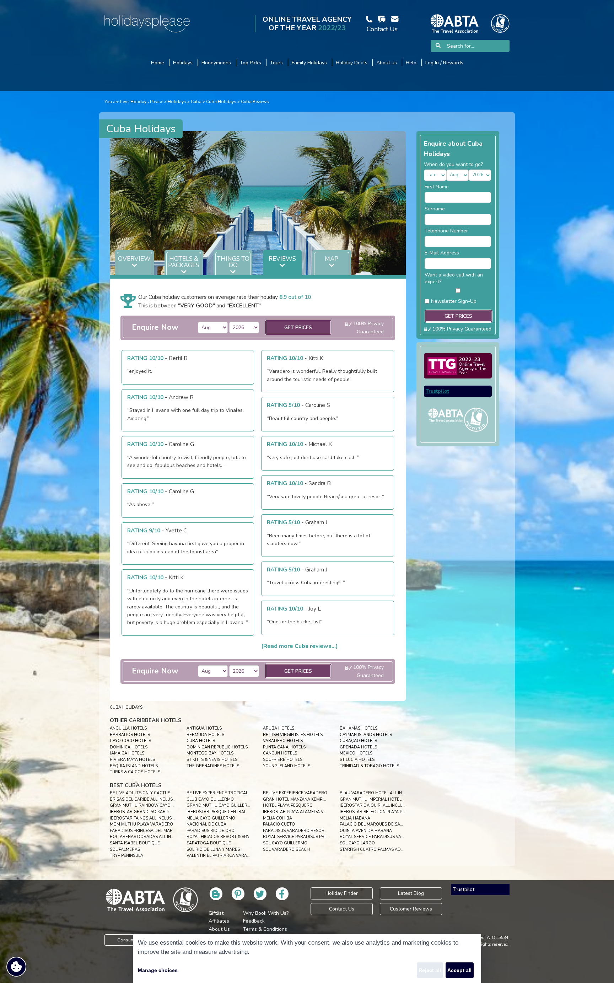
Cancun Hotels (280, 753)
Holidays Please (146, 101)
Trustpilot (437, 391)
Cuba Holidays (221, 101)
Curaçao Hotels (358, 740)
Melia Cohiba (277, 818)
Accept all (459, 970)
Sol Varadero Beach (286, 849)
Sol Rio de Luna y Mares (213, 849)
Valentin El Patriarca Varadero (223, 855)
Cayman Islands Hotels (366, 734)
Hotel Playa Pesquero (288, 805)
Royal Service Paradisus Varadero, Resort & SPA (394, 836)
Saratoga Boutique (209, 843)
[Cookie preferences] (16, 967)
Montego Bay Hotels (210, 753)
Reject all (430, 970)
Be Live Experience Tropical (217, 793)
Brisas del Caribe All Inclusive (144, 799)
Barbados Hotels (130, 734)
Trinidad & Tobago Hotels (369, 766)
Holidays (177, 101)
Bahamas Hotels (358, 728)
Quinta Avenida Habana (366, 830)
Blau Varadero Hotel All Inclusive (379, 793)
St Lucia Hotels (357, 759)
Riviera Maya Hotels (132, 759)
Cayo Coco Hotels (130, 740)
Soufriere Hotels (282, 759)
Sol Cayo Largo (357, 843)
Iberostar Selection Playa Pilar (375, 812)
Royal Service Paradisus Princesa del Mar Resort (319, 836)
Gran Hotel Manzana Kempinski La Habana (310, 799)
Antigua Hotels (204, 728)
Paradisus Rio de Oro (211, 830)
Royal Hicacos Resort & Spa (218, 836)
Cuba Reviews (255, 101)
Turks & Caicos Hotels (135, 772)
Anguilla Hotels (128, 728)
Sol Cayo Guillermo (285, 843)
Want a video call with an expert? (454, 278)
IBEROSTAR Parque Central (216, 812)
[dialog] (307, 958)
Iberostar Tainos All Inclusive (144, 818)
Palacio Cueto (279, 824)
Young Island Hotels (286, 766)
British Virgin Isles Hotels (293, 734)
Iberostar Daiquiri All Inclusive (375, 805)
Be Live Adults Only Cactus (140, 793)
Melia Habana (355, 818)
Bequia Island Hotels (134, 766)
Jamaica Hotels (127, 753)
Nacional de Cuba (206, 824)
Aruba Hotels (278, 728)
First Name (437, 186)
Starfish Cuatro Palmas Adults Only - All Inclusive (397, 849)
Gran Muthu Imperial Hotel (371, 799)
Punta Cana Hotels (284, 747)
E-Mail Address (442, 252)
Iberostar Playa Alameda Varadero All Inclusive (318, 812)
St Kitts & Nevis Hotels (212, 759)
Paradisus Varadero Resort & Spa (301, 830)
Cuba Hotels (201, 740)
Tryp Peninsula (126, 855)
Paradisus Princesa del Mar (141, 830)
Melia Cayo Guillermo (211, 818)
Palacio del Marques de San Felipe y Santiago (391, 824)
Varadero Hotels (283, 740)
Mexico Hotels (356, 753)
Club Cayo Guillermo (210, 799)
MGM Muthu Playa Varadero (141, 824)
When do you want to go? (453, 164)
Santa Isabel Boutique (135, 843)
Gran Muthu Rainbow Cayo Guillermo (152, 805)
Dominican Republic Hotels (217, 747)
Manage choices (158, 970)
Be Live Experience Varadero (295, 793)
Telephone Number (446, 230)
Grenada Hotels (358, 747)
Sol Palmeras (125, 849)
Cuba (196, 101)
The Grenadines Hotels (213, 766)
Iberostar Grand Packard (139, 812)
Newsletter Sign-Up (453, 301)
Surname (435, 208)
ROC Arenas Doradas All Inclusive (149, 836)
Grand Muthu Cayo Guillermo (220, 805)
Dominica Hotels (128, 747)
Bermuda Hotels (205, 734)
